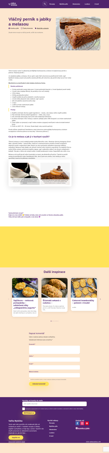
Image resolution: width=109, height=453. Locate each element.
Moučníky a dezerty (43, 28)
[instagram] (82, 423)
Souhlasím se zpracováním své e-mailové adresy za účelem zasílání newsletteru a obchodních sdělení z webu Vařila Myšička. (54, 408)
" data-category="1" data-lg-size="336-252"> (54, 173)
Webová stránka (33, 371)
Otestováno (76, 4)
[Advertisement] (31, 48)
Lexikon (87, 4)
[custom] (87, 423)
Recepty (52, 4)
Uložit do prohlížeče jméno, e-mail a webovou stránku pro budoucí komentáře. (48, 379)
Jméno (31, 356)
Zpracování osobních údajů (17, 442)
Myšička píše (64, 4)
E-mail (31, 363)
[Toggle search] (45, 4)
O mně (97, 4)
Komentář (32, 344)
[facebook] (77, 423)
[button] (100, 299)
